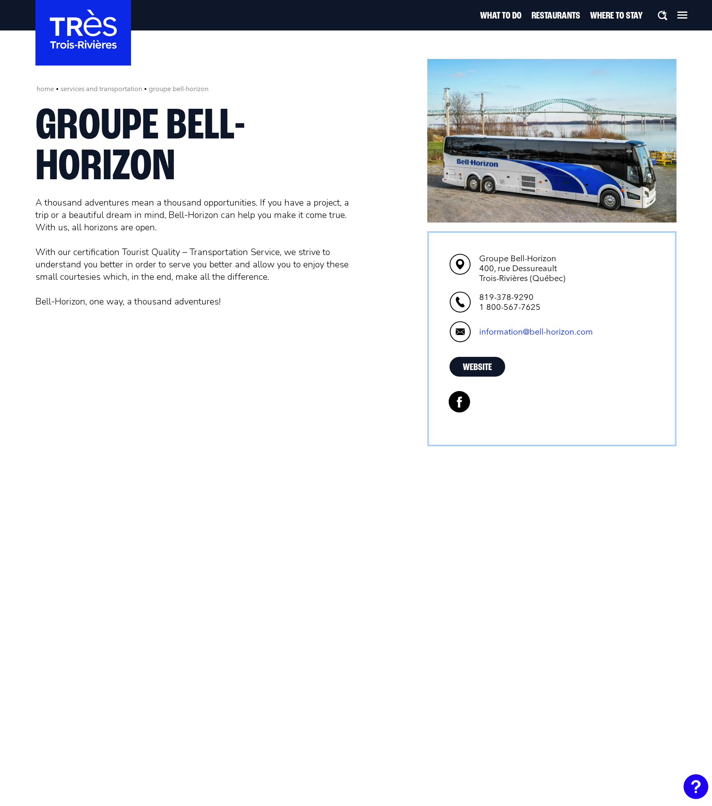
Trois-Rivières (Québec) (522, 268)
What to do (501, 16)
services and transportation (101, 89)
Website (477, 368)
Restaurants (556, 16)
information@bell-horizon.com (536, 332)
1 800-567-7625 (510, 307)
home (45, 89)
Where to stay (616, 16)
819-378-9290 (506, 297)
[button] (682, 14)
